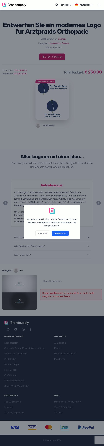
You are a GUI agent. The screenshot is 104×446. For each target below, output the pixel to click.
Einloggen (66, 5)
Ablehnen (42, 233)
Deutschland (85, 5)
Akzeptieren (60, 233)
